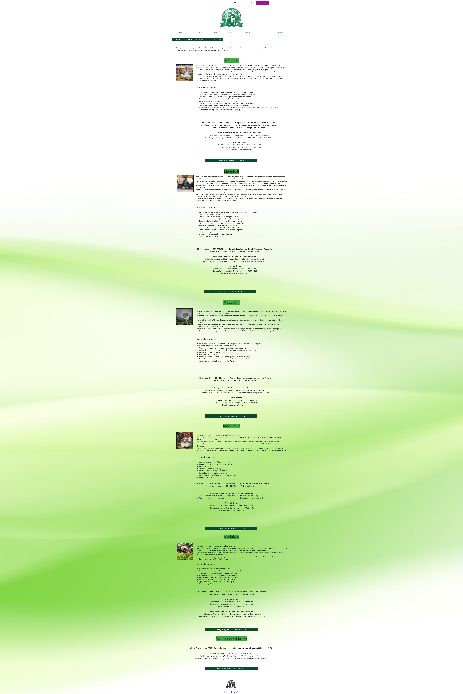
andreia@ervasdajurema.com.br (258, 137)
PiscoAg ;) (234, 692)
